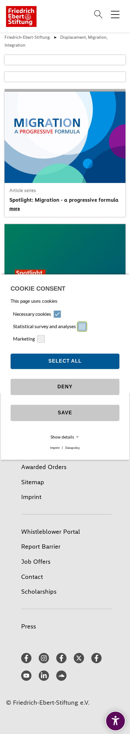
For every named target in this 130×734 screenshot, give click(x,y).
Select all (65, 361)
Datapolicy (72, 447)
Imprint (55, 447)
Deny (65, 387)
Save (65, 413)
